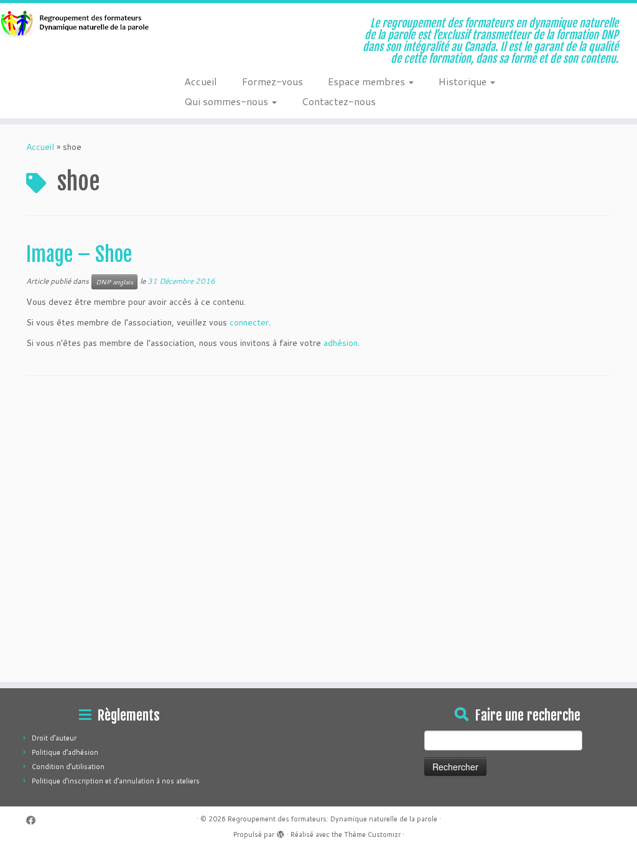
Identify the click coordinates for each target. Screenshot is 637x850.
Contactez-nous (339, 101)
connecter (249, 322)
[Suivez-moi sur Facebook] (35, 820)
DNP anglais (114, 282)
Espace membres (367, 81)
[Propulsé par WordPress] (280, 832)
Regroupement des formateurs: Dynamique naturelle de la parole (332, 819)
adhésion (340, 343)
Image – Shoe (79, 254)
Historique (464, 81)
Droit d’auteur (54, 738)
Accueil (200, 81)
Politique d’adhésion (65, 752)
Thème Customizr (372, 834)
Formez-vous (272, 81)
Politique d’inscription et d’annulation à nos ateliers (116, 781)
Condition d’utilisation (68, 767)
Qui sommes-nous (227, 101)
